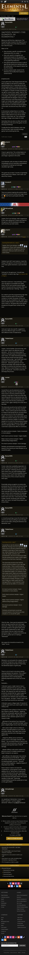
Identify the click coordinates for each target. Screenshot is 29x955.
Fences (2, 901)
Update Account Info (21, 927)
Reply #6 (4, 345)
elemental (25, 134)
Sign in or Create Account (14, 838)
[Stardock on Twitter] (7, 883)
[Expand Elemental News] (2, 872)
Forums (2, 933)
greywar (7, 142)
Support (20, 915)
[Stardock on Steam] (21, 883)
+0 (2, 26)
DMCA (19, 952)
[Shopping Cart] (25, 2)
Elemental (19, 897)
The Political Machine (21, 905)
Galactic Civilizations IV (21, 899)
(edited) (24, 237)
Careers (2, 923)
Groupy (2, 907)
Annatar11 (8, 182)
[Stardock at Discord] (11, 886)
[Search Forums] (27, 2)
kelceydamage (9, 789)
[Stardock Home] (5, 1)
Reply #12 (4, 796)
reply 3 (17, 242)
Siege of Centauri (20, 909)
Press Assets (3, 927)
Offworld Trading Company (22, 907)
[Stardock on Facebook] (10, 883)
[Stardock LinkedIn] (17, 886)
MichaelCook (9, 208)
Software (4, 892)
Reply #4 (4, 237)
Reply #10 (4, 536)
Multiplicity (3, 905)
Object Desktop (4, 895)
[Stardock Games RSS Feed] (20, 886)
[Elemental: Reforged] (14, 8)
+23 (3, 212)
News (2, 925)
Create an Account (21, 921)
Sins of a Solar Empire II (22, 901)
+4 (2, 146)
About (2, 917)
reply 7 (14, 542)
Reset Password (20, 925)
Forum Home (3, 16)
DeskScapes (3, 903)
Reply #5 (4, 326)
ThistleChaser (9, 338)
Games (19, 892)
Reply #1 (4, 149)
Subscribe (22, 945)
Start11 (2, 899)
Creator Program (4, 929)
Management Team (5, 921)
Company (4, 915)
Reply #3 (4, 215)
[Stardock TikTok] (14, 886)
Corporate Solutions (5, 897)
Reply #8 (4, 463)
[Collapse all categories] (28, 868)
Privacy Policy (6, 952)
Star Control (19, 903)
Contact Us (3, 931)
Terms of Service (13, 952)
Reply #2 (4, 189)
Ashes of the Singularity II (22, 895)
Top (27, 149)
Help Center (19, 917)
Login (12, 16)
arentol (7, 377)
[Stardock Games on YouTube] (13, 883)
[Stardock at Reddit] (9, 886)
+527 (3, 186)
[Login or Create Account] (22, 2)
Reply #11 (4, 657)
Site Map (23, 952)
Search (8, 16)
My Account (19, 919)
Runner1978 (8, 22)
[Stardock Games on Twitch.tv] (15, 883)
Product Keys (20, 923)
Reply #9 (4, 515)
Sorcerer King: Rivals (21, 911)
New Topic (24, 13)
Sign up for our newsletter (8, 943)
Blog (2, 919)
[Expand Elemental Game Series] (2, 876)
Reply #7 (4, 387)
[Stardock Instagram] (18, 883)
